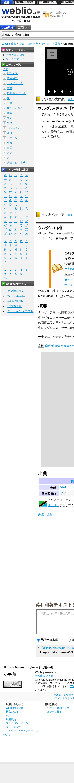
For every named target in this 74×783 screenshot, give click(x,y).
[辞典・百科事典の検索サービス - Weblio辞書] (20, 13)
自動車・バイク (16, 93)
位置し (63, 126)
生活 (9, 123)
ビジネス (12, 73)
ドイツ (64, 493)
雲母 (53, 131)
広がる (54, 136)
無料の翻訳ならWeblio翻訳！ (58, 14)
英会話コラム (16, 291)
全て (5, 69)
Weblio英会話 (16, 296)
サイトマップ (13, 727)
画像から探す (54, 711)
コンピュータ (15, 83)
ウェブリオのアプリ (58, 707)
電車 (9, 88)
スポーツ (12, 137)
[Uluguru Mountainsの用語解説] (7, 27)
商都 (64, 312)
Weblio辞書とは (15, 707)
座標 (41, 345)
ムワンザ (52, 322)
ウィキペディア (53, 215)
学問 (9, 113)
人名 (9, 152)
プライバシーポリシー (18, 723)
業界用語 (12, 78)
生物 (9, 142)
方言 (9, 157)
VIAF (63, 487)
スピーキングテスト (20, 311)
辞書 (6, 2)
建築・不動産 (15, 108)
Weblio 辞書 (9, 43)
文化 (9, 118)
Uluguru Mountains (50, 233)
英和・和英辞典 (48, 2)
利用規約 (11, 719)
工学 (9, 103)
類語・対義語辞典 (25, 2)
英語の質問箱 (16, 301)
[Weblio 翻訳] (45, 14)
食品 (9, 147)
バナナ (57, 336)
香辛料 (68, 336)
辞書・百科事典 (28, 43)
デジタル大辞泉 (50, 43)
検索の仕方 (12, 711)
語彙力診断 (14, 306)
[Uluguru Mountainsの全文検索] (23, 27)
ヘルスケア (13, 128)
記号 (6, 277)
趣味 (9, 132)
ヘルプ (9, 715)
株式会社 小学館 (44, 675)
